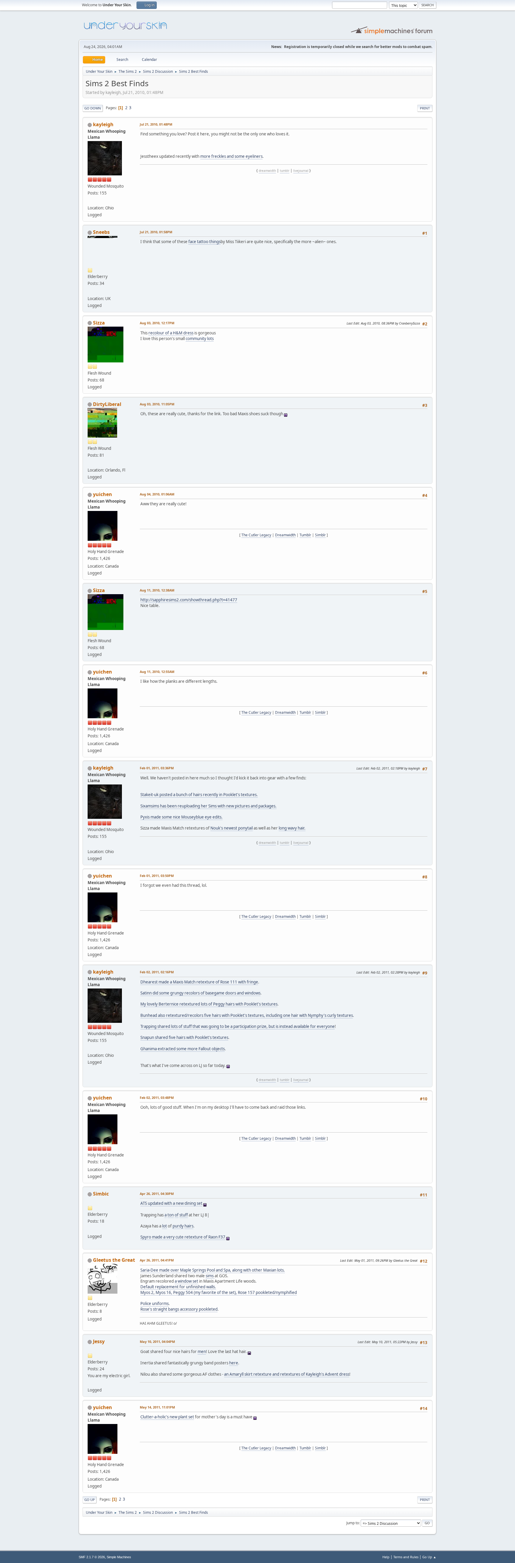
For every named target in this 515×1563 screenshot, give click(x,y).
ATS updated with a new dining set (171, 1203)
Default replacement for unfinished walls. (178, 1286)
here (233, 1363)
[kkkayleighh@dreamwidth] (90, 200)
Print (425, 108)
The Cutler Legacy (256, 535)
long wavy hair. (292, 828)
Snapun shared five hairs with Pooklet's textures (184, 1037)
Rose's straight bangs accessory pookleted (179, 1309)
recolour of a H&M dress (170, 333)
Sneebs (101, 232)
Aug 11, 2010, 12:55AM (157, 671)
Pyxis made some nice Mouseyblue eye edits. (181, 817)
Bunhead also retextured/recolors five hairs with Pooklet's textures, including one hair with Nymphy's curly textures (246, 1015)
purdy (178, 1226)
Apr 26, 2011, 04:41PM (157, 1260)
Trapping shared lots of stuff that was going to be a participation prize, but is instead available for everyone (237, 1026)
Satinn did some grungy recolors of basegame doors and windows (200, 993)
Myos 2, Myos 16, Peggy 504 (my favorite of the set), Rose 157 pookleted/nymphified (218, 1292)
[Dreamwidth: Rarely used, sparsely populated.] (90, 291)
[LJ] (90, 463)
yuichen (102, 494)
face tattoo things (204, 241)
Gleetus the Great (114, 1260)
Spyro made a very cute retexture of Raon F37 (182, 1237)
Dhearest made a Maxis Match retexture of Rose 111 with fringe (199, 982)
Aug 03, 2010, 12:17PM (157, 323)
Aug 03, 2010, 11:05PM (157, 404)
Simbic (101, 1193)
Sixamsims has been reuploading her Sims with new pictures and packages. (208, 806)
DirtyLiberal (107, 404)
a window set (186, 1281)
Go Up (89, 1499)
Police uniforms (154, 1303)
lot (164, 1226)
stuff (183, 1215)
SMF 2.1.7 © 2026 (92, 1557)
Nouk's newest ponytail (231, 828)
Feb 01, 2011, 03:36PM (157, 768)
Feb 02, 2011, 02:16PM (157, 972)
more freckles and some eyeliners (231, 156)
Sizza (99, 322)
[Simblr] (90, 1382)
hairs (188, 1226)
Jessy (99, 1341)
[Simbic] (90, 1229)
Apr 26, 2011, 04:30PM (157, 1193)
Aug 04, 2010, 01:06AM (157, 494)
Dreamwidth (285, 535)
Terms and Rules (405, 1557)
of (177, 1215)
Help (386, 1557)
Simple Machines (119, 1557)
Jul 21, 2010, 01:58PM (156, 232)
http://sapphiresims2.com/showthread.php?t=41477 (188, 600)
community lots (200, 338)
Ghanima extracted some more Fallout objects (182, 1048)
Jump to (352, 1522)
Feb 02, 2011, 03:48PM (157, 1097)
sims (210, 1275)
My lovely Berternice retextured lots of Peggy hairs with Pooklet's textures (208, 1004)
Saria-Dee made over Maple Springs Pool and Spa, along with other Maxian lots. (212, 1270)
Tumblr (305, 535)
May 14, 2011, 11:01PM (157, 1407)
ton (170, 1215)
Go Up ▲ (429, 1557)
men (202, 1351)
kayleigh (103, 124)
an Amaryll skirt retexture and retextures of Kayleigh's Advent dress (286, 1374)
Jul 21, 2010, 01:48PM (156, 124)
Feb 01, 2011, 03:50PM (157, 875)
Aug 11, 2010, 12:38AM (157, 590)
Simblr (320, 535)
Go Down (92, 108)
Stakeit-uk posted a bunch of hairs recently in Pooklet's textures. (199, 794)
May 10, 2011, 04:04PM (157, 1341)
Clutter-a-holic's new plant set (167, 1417)
